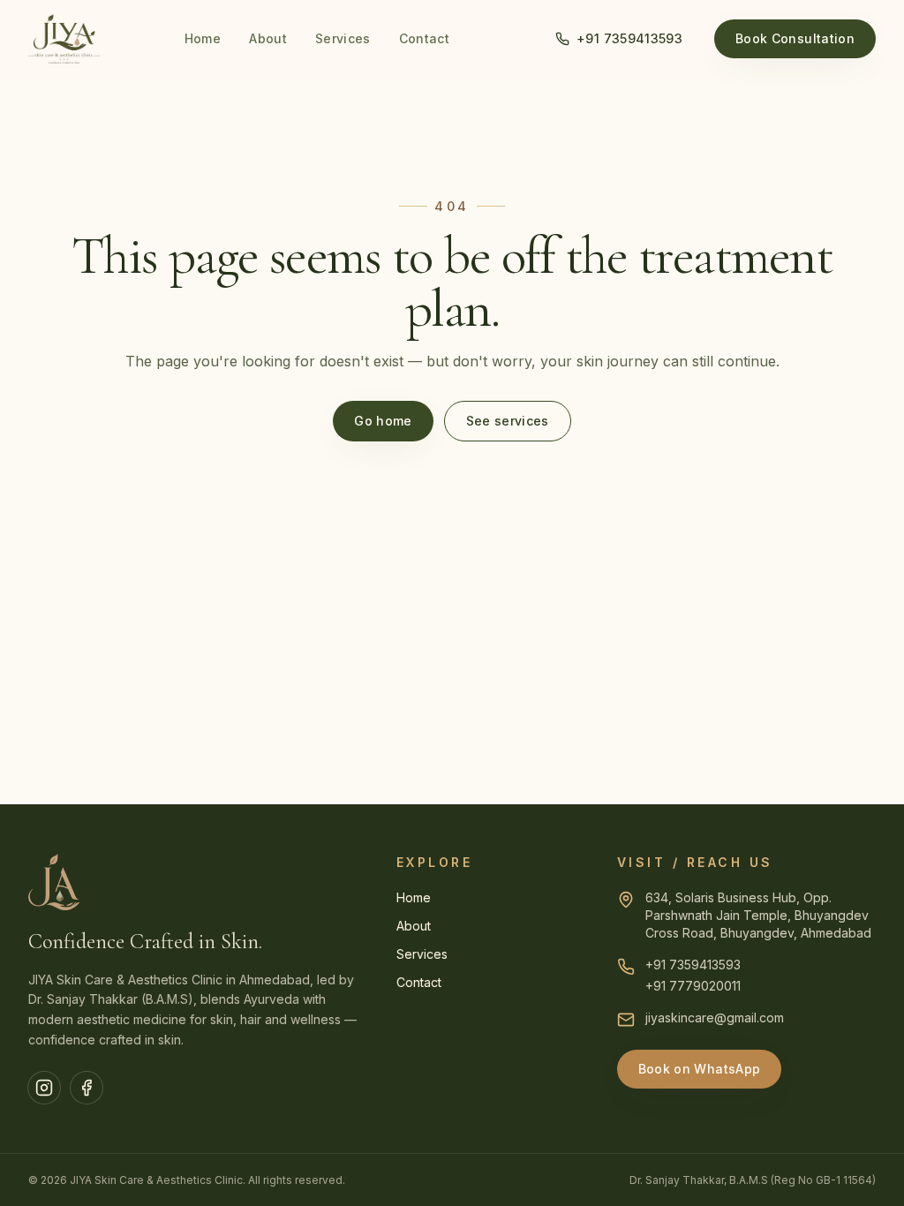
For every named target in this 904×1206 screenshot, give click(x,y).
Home (203, 38)
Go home (382, 420)
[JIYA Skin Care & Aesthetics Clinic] (64, 39)
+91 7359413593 (629, 38)
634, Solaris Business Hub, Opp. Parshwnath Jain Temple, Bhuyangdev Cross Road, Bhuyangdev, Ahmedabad (758, 915)
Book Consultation (795, 38)
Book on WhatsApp (699, 1068)
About (268, 38)
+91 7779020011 (693, 985)
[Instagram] (44, 1088)
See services (507, 420)
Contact (424, 38)
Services (343, 38)
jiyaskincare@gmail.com (714, 1017)
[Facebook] (86, 1088)
